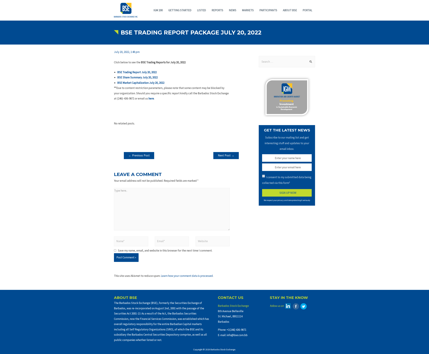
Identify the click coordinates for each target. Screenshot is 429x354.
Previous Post (139, 155)
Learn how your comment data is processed (187, 276)
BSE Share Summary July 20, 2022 (137, 77)
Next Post (226, 155)
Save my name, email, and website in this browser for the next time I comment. (165, 250)
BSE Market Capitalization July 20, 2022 (140, 83)
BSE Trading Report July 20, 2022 (137, 72)
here (151, 98)
